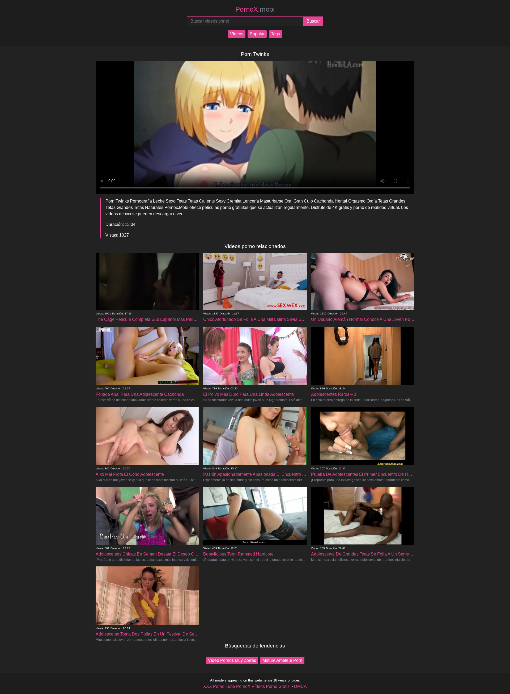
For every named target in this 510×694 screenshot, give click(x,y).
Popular (257, 34)
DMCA (300, 686)
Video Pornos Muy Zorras (232, 660)
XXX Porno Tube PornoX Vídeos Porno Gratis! (247, 686)
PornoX (255, 9)
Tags (275, 34)
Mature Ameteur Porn (282, 660)
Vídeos (236, 34)
